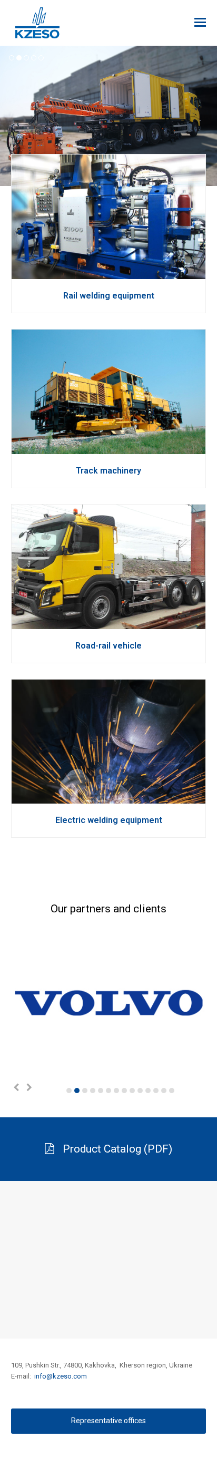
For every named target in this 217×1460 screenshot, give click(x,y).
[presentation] (16, 1088)
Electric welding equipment (108, 820)
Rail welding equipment (108, 296)
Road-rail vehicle (108, 646)
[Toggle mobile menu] (200, 22)
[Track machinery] (109, 448)
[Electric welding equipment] (109, 798)
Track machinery (108, 471)
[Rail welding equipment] (109, 273)
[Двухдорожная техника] (109, 623)
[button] (69, 1090)
